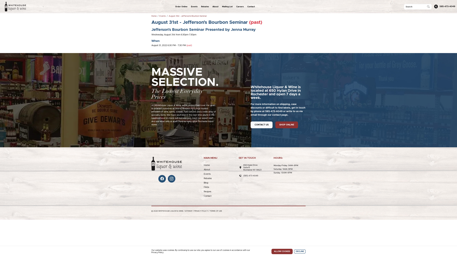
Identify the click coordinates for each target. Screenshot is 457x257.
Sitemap (188, 211)
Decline (300, 251)
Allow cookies (282, 251)
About (215, 7)
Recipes (207, 192)
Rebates (205, 7)
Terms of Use (216, 211)
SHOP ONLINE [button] (286, 125)
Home (207, 165)
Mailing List (227, 7)
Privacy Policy (201, 211)
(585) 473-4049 (250, 176)
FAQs (206, 187)
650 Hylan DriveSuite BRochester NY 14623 (252, 167)
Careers (240, 7)
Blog (206, 183)
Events (194, 7)
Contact (251, 7)
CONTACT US (262, 125)
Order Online (181, 7)
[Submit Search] (428, 6)
